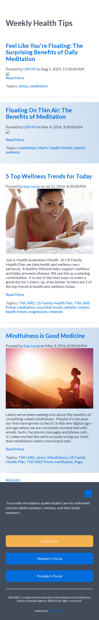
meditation (39, 86)
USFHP (29, 69)
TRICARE (27, 303)
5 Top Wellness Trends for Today (49, 176)
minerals (56, 311)
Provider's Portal (49, 576)
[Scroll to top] (88, 493)
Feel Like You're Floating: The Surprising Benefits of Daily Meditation (44, 52)
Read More (15, 77)
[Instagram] (35, 525)
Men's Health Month (55, 147)
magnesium (38, 311)
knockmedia (56, 611)
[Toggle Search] (79, 7)
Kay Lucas (31, 186)
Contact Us (49, 541)
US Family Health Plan (54, 303)
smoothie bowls (50, 307)
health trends (16, 311)
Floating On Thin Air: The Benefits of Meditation (39, 113)
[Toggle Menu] (90, 7)
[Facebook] (49, 525)
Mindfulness (57, 457)
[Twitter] (64, 525)
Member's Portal (49, 559)
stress (23, 86)
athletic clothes (76, 307)
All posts (13, 480)
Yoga (78, 461)
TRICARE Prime (39, 461)
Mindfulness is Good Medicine (45, 335)
